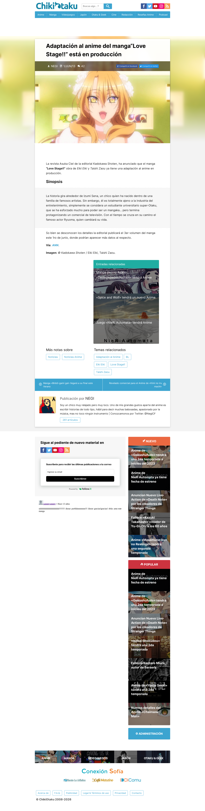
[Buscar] (108, 6)
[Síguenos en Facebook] (144, 6)
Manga (52, 14)
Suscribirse (80, 479)
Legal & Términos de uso (96, 793)
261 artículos (70, 419)
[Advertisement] (102, 27)
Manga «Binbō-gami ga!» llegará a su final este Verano (68, 385)
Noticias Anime (73, 356)
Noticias (53, 356)
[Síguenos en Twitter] (150, 6)
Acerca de (43, 793)
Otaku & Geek (99, 14)
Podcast (163, 14)
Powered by (73, 489)
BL (127, 356)
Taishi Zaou (102, 372)
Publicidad (71, 793)
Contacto (137, 793)
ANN (55, 245)
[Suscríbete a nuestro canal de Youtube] (155, 6)
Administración (150, 733)
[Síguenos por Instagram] (161, 6)
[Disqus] (80, 534)
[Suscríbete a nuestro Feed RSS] (167, 6)
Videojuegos (68, 14)
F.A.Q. (57, 793)
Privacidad (120, 793)
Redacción (127, 14)
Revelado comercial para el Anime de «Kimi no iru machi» (135, 385)
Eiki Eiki (100, 364)
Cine (114, 14)
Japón (83, 14)
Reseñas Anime (146, 14)
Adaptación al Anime (108, 356)
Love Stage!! (117, 364)
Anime (41, 14)
